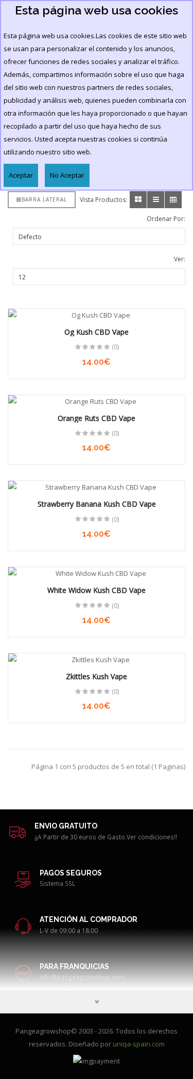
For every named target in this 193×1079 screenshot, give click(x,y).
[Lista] (155, 199)
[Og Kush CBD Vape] (96, 315)
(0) (115, 346)
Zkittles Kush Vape (96, 676)
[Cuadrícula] (138, 199)
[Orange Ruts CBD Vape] (96, 401)
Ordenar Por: (166, 218)
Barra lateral (44, 199)
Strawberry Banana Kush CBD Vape (97, 504)
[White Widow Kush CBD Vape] (96, 573)
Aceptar (21, 175)
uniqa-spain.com (139, 1044)
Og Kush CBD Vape (96, 332)
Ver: (179, 259)
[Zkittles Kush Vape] (96, 659)
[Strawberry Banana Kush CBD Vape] (96, 487)
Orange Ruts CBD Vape (96, 418)
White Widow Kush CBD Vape (96, 590)
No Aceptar (67, 175)
